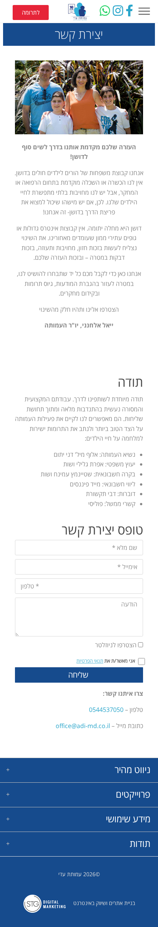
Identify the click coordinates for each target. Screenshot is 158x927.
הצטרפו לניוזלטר (116, 645)
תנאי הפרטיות (89, 660)
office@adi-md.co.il (84, 726)
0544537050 (106, 709)
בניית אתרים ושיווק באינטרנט (104, 903)
